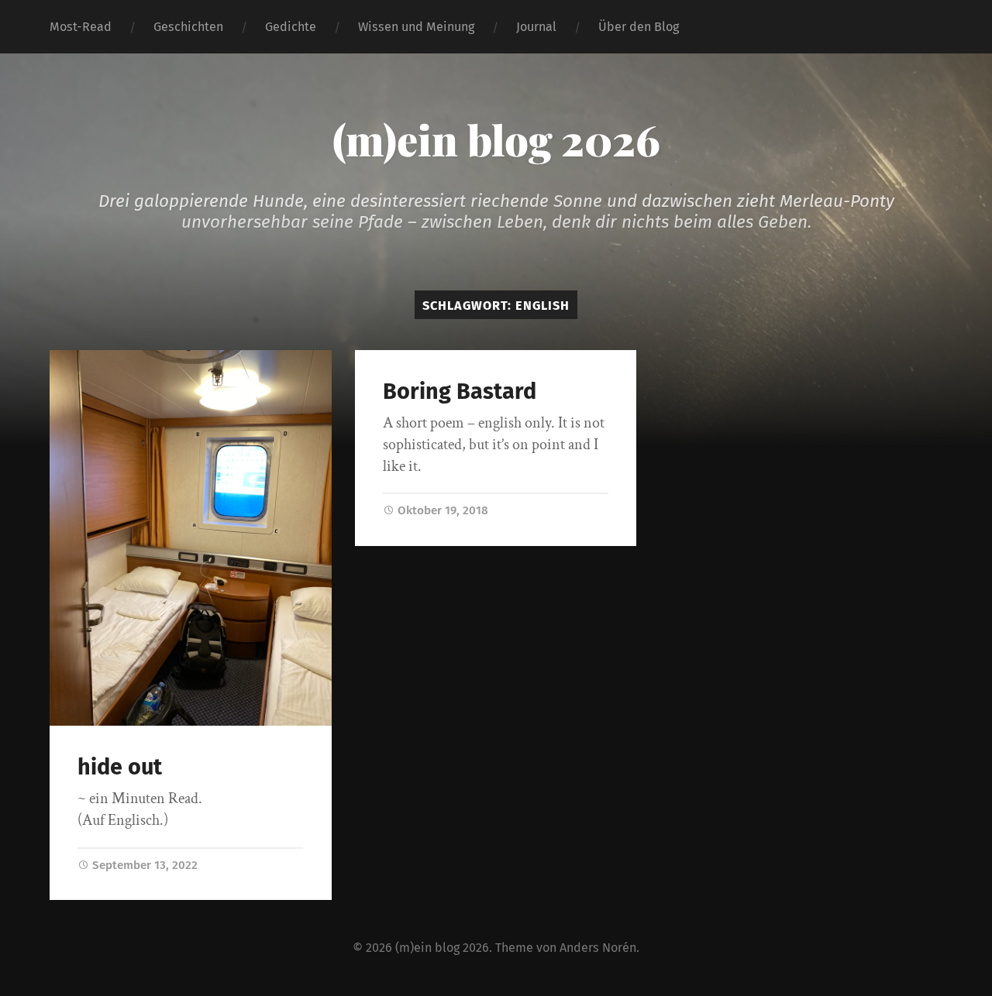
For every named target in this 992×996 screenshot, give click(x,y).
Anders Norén (598, 947)
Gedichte (290, 26)
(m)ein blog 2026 (496, 139)
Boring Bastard (462, 391)
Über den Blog (638, 26)
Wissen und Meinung (416, 26)
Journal (536, 26)
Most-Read (81, 26)
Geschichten (188, 26)
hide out (120, 767)
